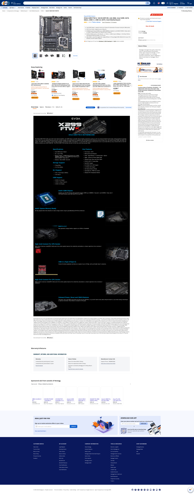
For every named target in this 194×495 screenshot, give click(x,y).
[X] (138, 489)
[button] (16, 3)
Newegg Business (140, 447)
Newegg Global (139, 449)
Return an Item (36, 451)
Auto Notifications (63, 469)
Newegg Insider (88, 462)
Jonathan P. (141, 136)
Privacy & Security (37, 456)
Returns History (62, 453)
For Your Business (114, 451)
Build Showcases (114, 476)
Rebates (112, 465)
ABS (137, 451)
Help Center (35, 447)
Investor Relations (88, 449)
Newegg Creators (114, 458)
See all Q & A (90, 107)
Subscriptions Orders (63, 467)
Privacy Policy (66, 489)
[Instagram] (141, 489)
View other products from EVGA (108, 363)
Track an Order (36, 449)
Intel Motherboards (34, 11)
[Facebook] (135, 489)
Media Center (88, 451)
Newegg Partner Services (116, 453)
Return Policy (36, 453)
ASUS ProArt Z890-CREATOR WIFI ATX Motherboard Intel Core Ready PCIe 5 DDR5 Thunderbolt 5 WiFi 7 (81, 85)
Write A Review (150, 140)
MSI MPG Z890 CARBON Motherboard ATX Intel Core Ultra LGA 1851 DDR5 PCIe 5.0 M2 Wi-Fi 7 (102, 85)
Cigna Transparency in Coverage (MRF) (103, 489)
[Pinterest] (147, 489)
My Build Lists (62, 460)
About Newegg (88, 447)
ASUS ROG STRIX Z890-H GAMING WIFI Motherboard (40, 84)
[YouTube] (150, 489)
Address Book (62, 456)
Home (3, 11)
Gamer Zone (87, 456)
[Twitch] (153, 489)
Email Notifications (63, 465)
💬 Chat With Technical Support (153, 21)
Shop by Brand (114, 462)
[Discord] (157, 489)
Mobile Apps (113, 467)
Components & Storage (13, 11)
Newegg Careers (88, 460)
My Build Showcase (63, 462)
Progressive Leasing (115, 478)
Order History (62, 451)
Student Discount (114, 472)
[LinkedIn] (144, 489)
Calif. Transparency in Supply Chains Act (85, 489)
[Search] (147, 3)
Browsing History (62, 449)
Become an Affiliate (115, 456)
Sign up (73, 426)
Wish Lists (61, 458)
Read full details (39, 365)
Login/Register (62, 447)
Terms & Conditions (58, 489)
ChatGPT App (113, 469)
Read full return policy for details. (75, 369)
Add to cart (34, 97)
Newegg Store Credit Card (116, 474)
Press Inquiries (88, 458)
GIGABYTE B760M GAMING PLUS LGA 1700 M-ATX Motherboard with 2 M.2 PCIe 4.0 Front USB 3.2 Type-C (61, 85)
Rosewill (138, 453)
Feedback (50, 113)
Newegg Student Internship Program (92, 453)
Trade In (112, 481)
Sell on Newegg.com (115, 449)
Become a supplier (115, 447)
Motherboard (24, 11)
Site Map (112, 460)
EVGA (42, 11)
